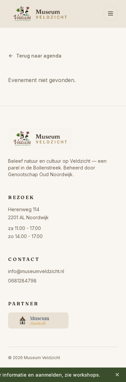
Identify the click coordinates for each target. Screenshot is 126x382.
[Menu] (110, 13)
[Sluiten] (117, 374)
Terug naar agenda (38, 56)
